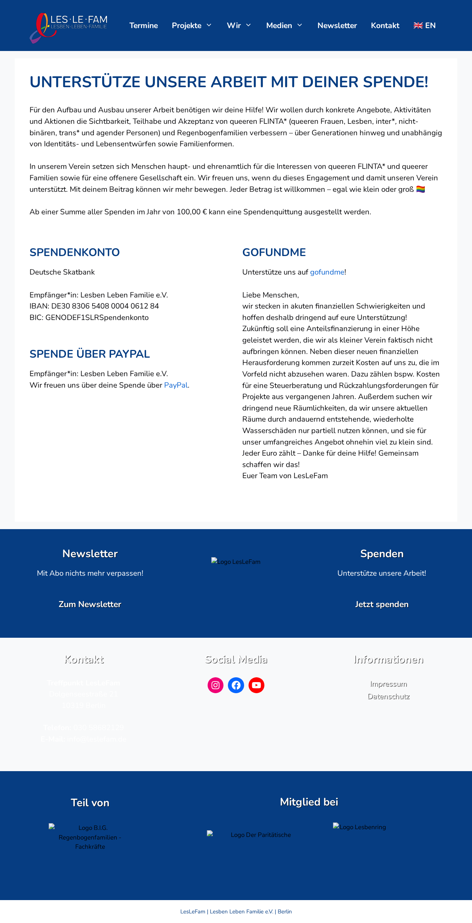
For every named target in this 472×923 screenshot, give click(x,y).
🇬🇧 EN (424, 25)
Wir (234, 25)
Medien (279, 25)
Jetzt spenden (382, 604)
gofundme (327, 272)
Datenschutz (388, 696)
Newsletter (337, 25)
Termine (143, 25)
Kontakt (385, 25)
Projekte (186, 25)
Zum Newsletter (90, 604)
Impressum (388, 683)
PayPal (176, 385)
